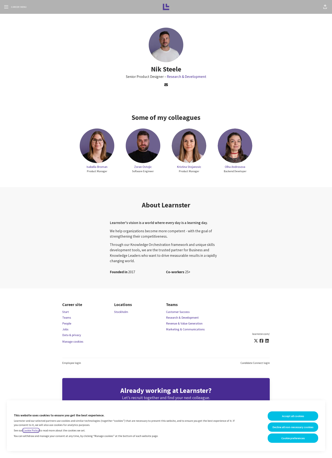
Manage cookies (72, 342)
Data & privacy (71, 335)
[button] (325, 7)
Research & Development (186, 76)
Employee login (71, 363)
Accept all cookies (293, 416)
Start (65, 312)
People (66, 323)
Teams (66, 317)
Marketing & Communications (185, 329)
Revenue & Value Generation (184, 323)
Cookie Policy (31, 430)
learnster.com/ (261, 334)
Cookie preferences (293, 438)
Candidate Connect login (255, 363)
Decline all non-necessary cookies (293, 427)
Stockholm (121, 312)
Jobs (65, 329)
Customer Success (178, 312)
